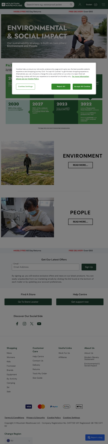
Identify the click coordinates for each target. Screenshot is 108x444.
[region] (54, 78)
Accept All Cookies (82, 86)
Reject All (61, 86)
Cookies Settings (25, 86)
